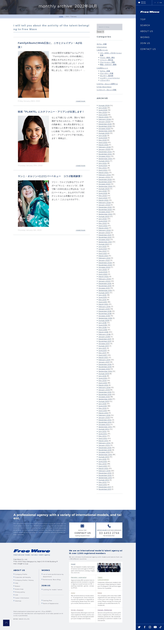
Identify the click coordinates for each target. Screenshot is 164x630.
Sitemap (18, 601)
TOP (143, 19)
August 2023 (104, 189)
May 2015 (102, 408)
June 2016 (103, 378)
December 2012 (105, 473)
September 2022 (105, 214)
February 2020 (105, 279)
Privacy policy (20, 592)
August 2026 (104, 105)
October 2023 (104, 184)
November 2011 (105, 489)
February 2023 (105, 202)
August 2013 (104, 457)
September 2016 (105, 371)
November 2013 (105, 450)
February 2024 (105, 175)
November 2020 (105, 265)
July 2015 (102, 404)
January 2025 (104, 149)
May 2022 (103, 223)
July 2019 (102, 295)
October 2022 (104, 212)
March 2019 (103, 304)
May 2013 (102, 464)
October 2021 (104, 239)
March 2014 (103, 441)
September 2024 (105, 159)
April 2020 (103, 274)
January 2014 (104, 445)
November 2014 (105, 422)
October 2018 (104, 316)
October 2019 (104, 288)
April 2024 (103, 170)
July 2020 (103, 269)
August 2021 (104, 244)
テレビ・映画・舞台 (107, 57)
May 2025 (103, 140)
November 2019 (105, 286)
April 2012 (103, 485)
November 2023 (105, 182)
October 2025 (104, 128)
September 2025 (105, 131)
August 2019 (104, 293)
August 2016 (104, 374)
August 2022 (104, 216)
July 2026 (103, 108)
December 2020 (105, 263)
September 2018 (105, 318)
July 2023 (103, 191)
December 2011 (105, 487)
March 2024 (104, 172)
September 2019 (105, 290)
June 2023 (103, 193)
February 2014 (105, 443)
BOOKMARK (143, 2)
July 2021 (102, 246)
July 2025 (103, 135)
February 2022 (105, 230)
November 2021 (105, 237)
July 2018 (102, 323)
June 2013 (103, 461)
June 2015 (103, 406)
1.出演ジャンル (102, 50)
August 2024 (104, 161)
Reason (17, 586)
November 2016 (105, 367)
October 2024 (104, 156)
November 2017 (105, 341)
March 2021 (103, 256)
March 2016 (103, 385)
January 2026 (104, 122)
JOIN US (145, 43)
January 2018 (104, 337)
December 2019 (105, 283)
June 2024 (103, 165)
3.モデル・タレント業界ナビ (107, 84)
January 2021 (104, 260)
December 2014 (105, 420)
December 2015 (105, 392)
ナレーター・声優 (106, 73)
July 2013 (102, 459)
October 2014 (104, 424)
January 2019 (104, 309)
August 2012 (104, 480)
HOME (61, 16)
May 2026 (103, 112)
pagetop (6, 623)
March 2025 (103, 145)
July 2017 (102, 348)
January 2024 (104, 177)
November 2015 (105, 394)
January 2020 (104, 281)
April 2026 (103, 115)
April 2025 (103, 142)
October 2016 (104, 369)
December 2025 (105, 124)
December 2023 (105, 179)
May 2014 (102, 436)
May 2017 (102, 353)
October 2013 (104, 452)
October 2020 (104, 267)
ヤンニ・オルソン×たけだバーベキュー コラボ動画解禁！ (50, 176)
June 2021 (103, 249)
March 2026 (104, 117)
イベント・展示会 (106, 60)
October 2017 (104, 343)
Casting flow (47, 600)
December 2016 (105, 364)
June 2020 (103, 272)
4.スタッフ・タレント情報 (106, 90)
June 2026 (103, 110)
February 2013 (104, 471)
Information (102, 47)
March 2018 (103, 332)
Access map (19, 589)
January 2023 (104, 205)
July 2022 (103, 219)
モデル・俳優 (102, 44)
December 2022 (105, 207)
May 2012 (102, 482)
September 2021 (105, 242)
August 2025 (104, 133)
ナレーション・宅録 (107, 62)
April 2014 (103, 438)
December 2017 (105, 339)
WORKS (145, 37)
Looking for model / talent (52, 589)
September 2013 (105, 454)
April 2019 (103, 302)
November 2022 (105, 209)
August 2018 (104, 320)
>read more (80, 101)
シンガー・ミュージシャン (110, 78)
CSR (16, 595)
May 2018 (102, 327)
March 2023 (104, 200)
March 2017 (103, 357)
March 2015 (103, 413)
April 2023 (103, 198)
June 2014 (103, 434)
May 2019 (102, 300)
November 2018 (105, 313)
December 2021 (105, 235)
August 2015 (104, 401)
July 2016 (102, 376)
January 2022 (104, 233)
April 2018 (103, 330)
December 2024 (105, 152)
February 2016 (104, 387)
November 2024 (105, 154)
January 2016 (104, 390)
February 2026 (105, 119)
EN (161, 2)
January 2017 (104, 362)
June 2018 (103, 325)
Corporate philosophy (23, 577)
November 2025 (105, 126)
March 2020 (104, 276)
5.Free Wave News (104, 87)
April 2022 (103, 226)
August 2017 (104, 346)
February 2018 (105, 334)
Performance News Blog (52, 579)
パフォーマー (105, 80)
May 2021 (102, 251)
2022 (67, 16)
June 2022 (103, 221)
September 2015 (105, 399)
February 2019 (104, 306)
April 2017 (103, 355)
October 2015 (104, 397)
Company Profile (21, 574)
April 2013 (103, 466)
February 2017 (104, 360)
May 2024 (103, 168)
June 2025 (103, 138)
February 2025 (105, 147)
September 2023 (105, 186)
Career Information (22, 598)
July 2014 (102, 431)
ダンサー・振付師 (106, 76)
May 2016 (102, 380)
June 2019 (103, 297)
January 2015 (104, 417)
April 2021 (103, 253)
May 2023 (103, 196)
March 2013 (103, 468)
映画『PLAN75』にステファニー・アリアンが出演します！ (51, 111)
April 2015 (103, 411)
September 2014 (105, 427)
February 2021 (104, 258)
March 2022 (104, 228)
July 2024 (103, 163)
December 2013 (105, 448)
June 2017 (103, 350)
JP (155, 2)
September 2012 (105, 478)
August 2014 (104, 429)
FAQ (16, 583)
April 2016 (103, 383)
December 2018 (105, 311)
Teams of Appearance (51, 603)
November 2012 (105, 475)
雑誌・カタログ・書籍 (108, 64)
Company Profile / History (24, 580)
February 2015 (104, 415)
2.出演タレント (102, 68)
